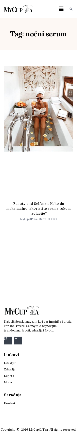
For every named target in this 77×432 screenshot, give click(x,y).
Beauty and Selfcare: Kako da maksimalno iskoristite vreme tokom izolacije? (38, 208)
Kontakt (9, 403)
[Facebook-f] (18, 340)
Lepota (9, 376)
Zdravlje (10, 369)
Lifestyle (10, 363)
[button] (61, 9)
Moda (8, 382)
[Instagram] (8, 340)
